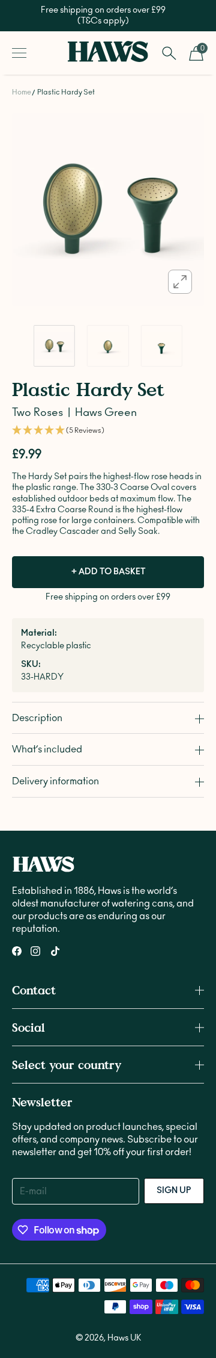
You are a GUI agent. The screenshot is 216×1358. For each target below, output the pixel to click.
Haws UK (124, 1338)
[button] (108, 430)
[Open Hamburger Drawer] (19, 53)
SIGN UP (174, 1190)
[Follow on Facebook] (17, 951)
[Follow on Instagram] (35, 951)
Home (21, 92)
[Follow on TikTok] (55, 951)
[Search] (168, 53)
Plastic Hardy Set (66, 92)
